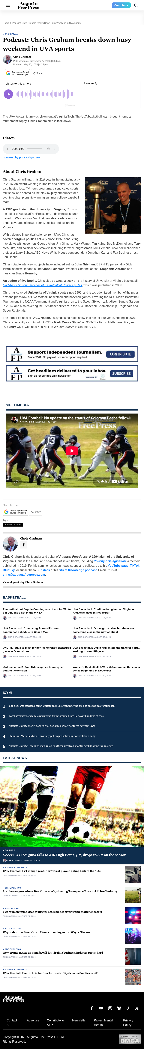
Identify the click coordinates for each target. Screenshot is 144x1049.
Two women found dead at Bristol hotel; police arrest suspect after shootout (52, 912)
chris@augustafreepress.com (24, 574)
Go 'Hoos (10, 850)
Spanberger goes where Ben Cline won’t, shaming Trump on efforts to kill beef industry (60, 891)
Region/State (12, 908)
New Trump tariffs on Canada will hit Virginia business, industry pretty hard (53, 953)
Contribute (121, 5)
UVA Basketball (13, 525)
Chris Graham (15, 618)
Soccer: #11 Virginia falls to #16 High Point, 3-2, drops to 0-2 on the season (64, 855)
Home (6, 23)
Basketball (11, 34)
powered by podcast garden (21, 157)
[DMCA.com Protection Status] (129, 1039)
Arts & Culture (13, 929)
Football (10, 867)
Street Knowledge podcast (78, 570)
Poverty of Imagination (110, 561)
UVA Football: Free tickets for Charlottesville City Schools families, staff (50, 973)
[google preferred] (18, 73)
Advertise (33, 1020)
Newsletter (79, 1020)
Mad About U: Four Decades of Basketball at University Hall (42, 285)
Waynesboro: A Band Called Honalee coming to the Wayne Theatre (47, 932)
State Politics (13, 888)
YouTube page (118, 565)
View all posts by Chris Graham (23, 582)
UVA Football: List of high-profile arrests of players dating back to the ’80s (51, 871)
